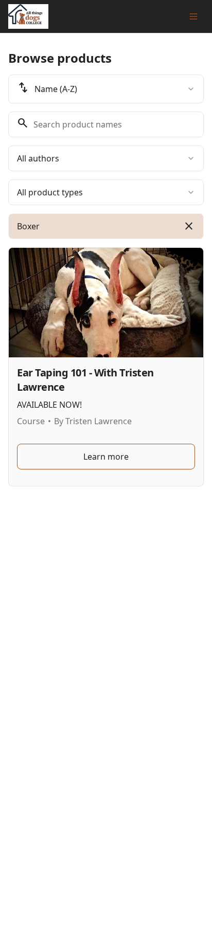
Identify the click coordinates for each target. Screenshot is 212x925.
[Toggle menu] (193, 16)
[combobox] (106, 89)
